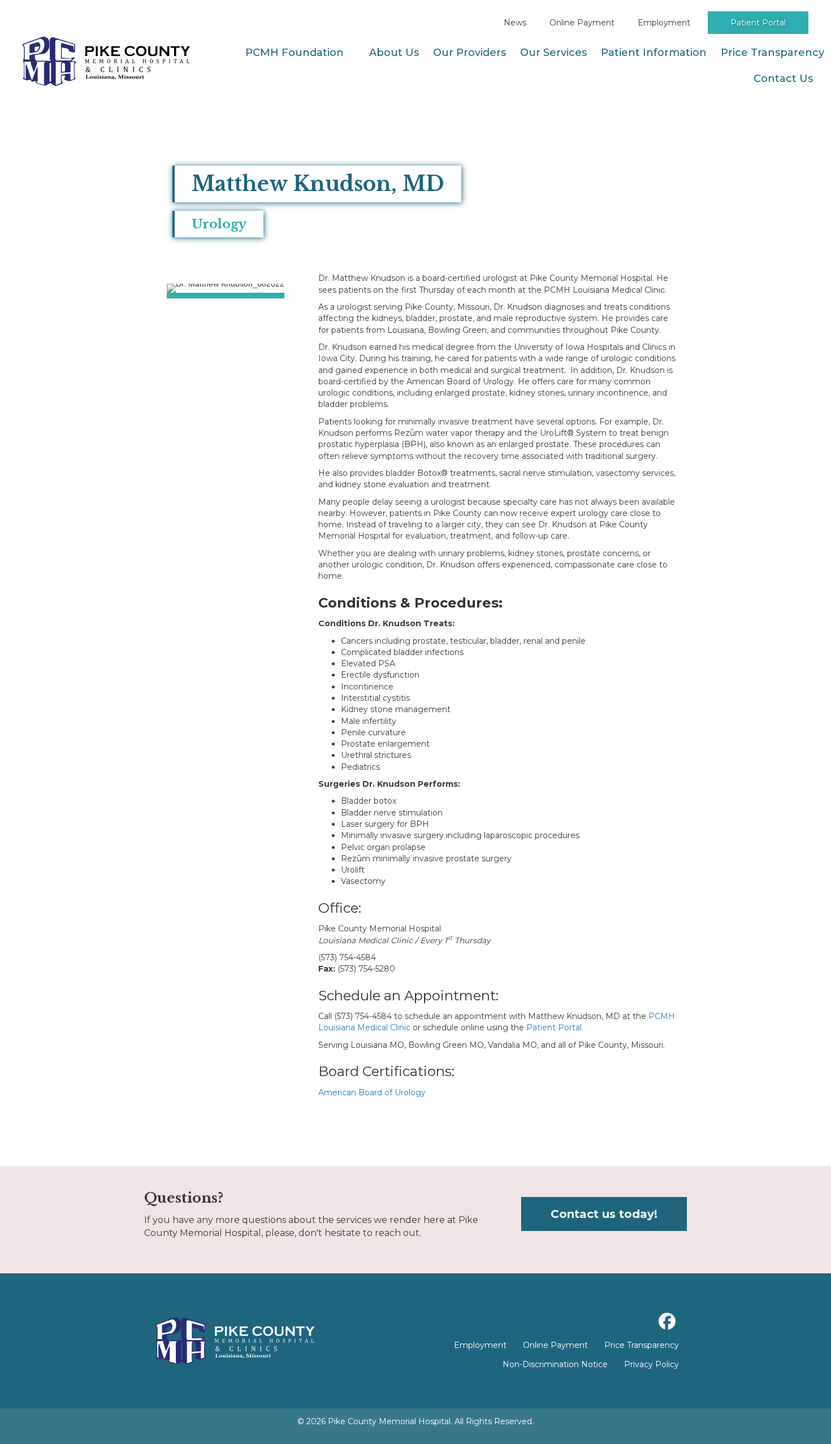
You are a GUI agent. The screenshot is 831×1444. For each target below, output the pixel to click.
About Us (394, 52)
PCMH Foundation (294, 52)
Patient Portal (758, 23)
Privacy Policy (651, 1364)
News (515, 23)
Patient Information (654, 52)
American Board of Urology (372, 1092)
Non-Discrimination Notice (555, 1364)
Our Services (553, 52)
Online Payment (581, 23)
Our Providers (469, 52)
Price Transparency (772, 52)
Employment (664, 23)
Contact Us (783, 78)
